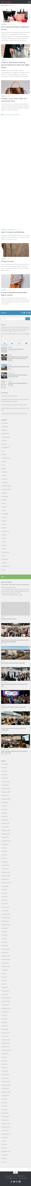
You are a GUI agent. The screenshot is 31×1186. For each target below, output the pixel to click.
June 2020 (4, 1019)
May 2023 (4, 896)
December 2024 (6, 830)
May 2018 (4, 1106)
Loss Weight (5, 514)
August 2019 (5, 1053)
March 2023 (5, 903)
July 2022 (4, 931)
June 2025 (4, 809)
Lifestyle (4, 507)
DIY (3, 451)
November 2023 (6, 875)
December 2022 (6, 914)
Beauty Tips (5, 426)
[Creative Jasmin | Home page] (8, 2)
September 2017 (6, 1134)
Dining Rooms (5, 447)
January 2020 (5, 1036)
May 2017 (4, 1148)
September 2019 (6, 1050)
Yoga (3, 569)
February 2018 (5, 1116)
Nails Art (4, 528)
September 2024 (6, 841)
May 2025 (4, 813)
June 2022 (4, 935)
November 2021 (6, 959)
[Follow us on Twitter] (24, 313)
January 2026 (5, 785)
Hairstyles (4, 479)
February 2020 (5, 1033)
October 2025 (5, 795)
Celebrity (10, 381)
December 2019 (6, 1039)
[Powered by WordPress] (10, 1178)
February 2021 (5, 991)
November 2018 (6, 1085)
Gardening (4, 472)
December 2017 (6, 1123)
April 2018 (4, 1109)
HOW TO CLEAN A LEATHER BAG (12, 232)
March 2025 (5, 820)
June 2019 (4, 1060)
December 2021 (6, 956)
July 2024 (4, 848)
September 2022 (6, 924)
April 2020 (4, 1026)
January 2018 (5, 1120)
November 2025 (6, 792)
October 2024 (5, 837)
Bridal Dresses (5, 433)
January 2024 (5, 869)
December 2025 (6, 788)
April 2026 (4, 774)
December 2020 (6, 998)
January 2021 (5, 994)
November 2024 (6, 834)
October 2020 (5, 1005)
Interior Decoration (6, 489)
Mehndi (4, 524)
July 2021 (4, 973)
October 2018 (5, 1088)
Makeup (4, 521)
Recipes (4, 534)
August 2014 (5, 1155)
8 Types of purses (7, 261)
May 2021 (4, 980)
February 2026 (5, 781)
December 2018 (6, 1081)
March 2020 (5, 1029)
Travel (9, 364)
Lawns (3, 503)
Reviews (4, 538)
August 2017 (5, 1137)
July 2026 (4, 767)
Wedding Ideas (5, 566)
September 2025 (6, 799)
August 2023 (5, 886)
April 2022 (4, 942)
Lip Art (3, 510)
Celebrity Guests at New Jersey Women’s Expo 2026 (14, 413)
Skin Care (4, 545)
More (20, 595)
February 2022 (5, 949)
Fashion (10, 355)
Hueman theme (23, 1178)
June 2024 (4, 851)
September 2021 (6, 966)
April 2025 (4, 816)
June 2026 (4, 771)
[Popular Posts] (12, 343)
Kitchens (10, 347)
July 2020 (4, 1015)
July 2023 (4, 889)
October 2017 (5, 1130)
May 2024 (4, 855)
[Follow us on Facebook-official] (22, 313)
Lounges (4, 517)
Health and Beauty (6, 486)
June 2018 (4, 1102)
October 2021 (5, 963)
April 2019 (4, 1067)
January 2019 (5, 1078)
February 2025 (5, 823)
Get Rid (4, 475)
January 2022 (5, 952)
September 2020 (6, 1008)
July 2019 (4, 1057)
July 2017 (4, 1141)
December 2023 (6, 872)
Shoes (3, 541)
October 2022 (5, 921)
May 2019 (4, 1064)
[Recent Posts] (4, 343)
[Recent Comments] (19, 343)
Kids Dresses (5, 496)
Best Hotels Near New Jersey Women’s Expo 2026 (14, 404)
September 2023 (6, 882)
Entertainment (5, 458)
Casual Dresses (6, 437)
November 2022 (6, 917)
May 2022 (4, 938)
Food (3, 465)
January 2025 (5, 827)
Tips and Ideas (10, 229)
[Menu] (29, 2)
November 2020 (6, 1001)
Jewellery (4, 493)
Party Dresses (5, 531)
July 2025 (4, 806)
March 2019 (5, 1071)
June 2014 (4, 1162)
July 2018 (4, 1099)
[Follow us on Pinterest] (29, 313)
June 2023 (4, 893)
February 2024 (5, 865)
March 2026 (5, 778)
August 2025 (5, 802)
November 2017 (6, 1127)
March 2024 (5, 862)
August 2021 (5, 970)
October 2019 (5, 1046)
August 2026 (5, 764)
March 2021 (5, 987)
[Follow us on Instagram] (26, 313)
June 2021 (4, 977)
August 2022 (5, 928)
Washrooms (5, 559)
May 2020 (4, 1022)
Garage (4, 468)
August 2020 (5, 1012)
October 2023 (5, 879)
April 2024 (4, 858)
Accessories (5, 423)
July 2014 (4, 1158)
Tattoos (4, 548)
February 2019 (5, 1074)
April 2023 (4, 900)
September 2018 (6, 1092)
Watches (4, 562)
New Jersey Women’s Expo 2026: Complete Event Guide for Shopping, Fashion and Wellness (18, 358)
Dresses (4, 454)
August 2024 (5, 844)
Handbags (3, 24)
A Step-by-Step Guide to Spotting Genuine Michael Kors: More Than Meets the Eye (15, 64)
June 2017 (4, 1144)
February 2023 (5, 907)
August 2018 (5, 1095)
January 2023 (5, 910)
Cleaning (4, 444)
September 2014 (6, 1151)
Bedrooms (4, 430)
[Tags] (26, 343)
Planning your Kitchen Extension (15, 349)
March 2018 (5, 1113)
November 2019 (6, 1043)
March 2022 (5, 945)
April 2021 (4, 984)
